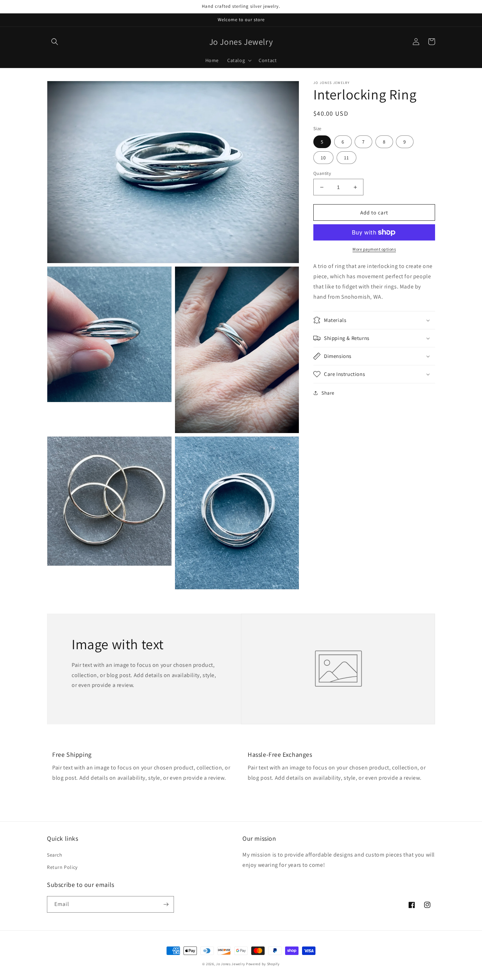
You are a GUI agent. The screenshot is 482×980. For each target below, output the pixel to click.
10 (323, 157)
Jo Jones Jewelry (230, 964)
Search (54, 855)
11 (346, 157)
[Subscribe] (166, 904)
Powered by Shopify (263, 964)
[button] (54, 41)
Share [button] (328, 393)
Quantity (322, 173)
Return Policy (62, 867)
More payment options (374, 249)
